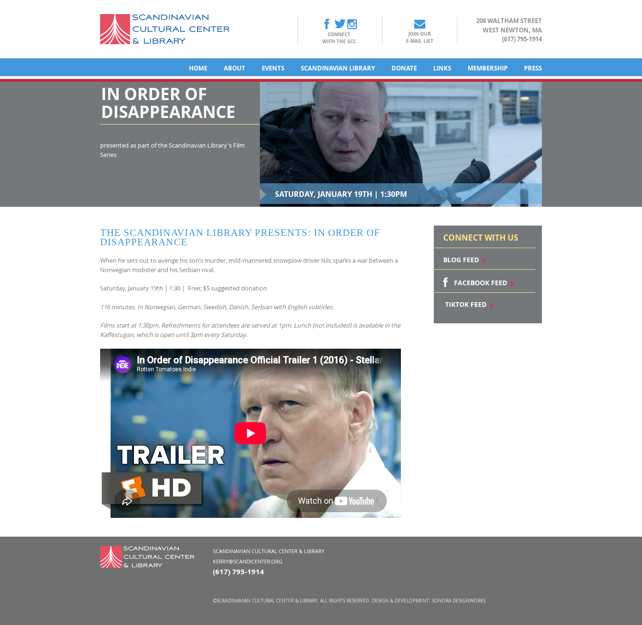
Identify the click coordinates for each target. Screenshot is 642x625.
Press (533, 68)
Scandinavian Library (338, 68)
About (234, 68)
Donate (404, 68)
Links (442, 68)
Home (198, 68)
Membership (488, 68)
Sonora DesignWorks (458, 601)
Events (273, 68)
